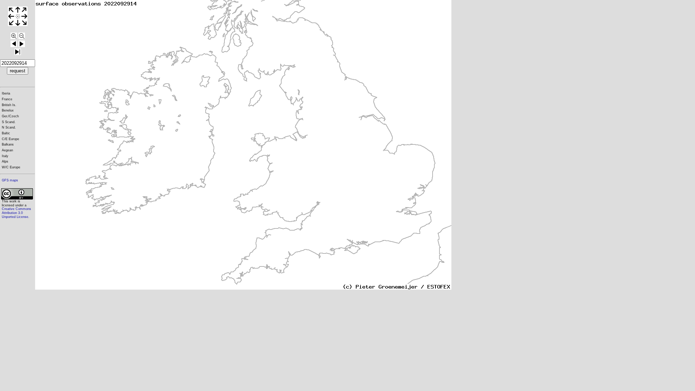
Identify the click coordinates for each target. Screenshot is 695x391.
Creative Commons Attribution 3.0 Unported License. (16, 212)
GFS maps (10, 180)
